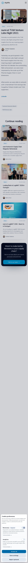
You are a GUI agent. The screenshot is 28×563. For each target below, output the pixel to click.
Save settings (14, 555)
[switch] (23, 539)
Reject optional (14, 559)
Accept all (14, 551)
